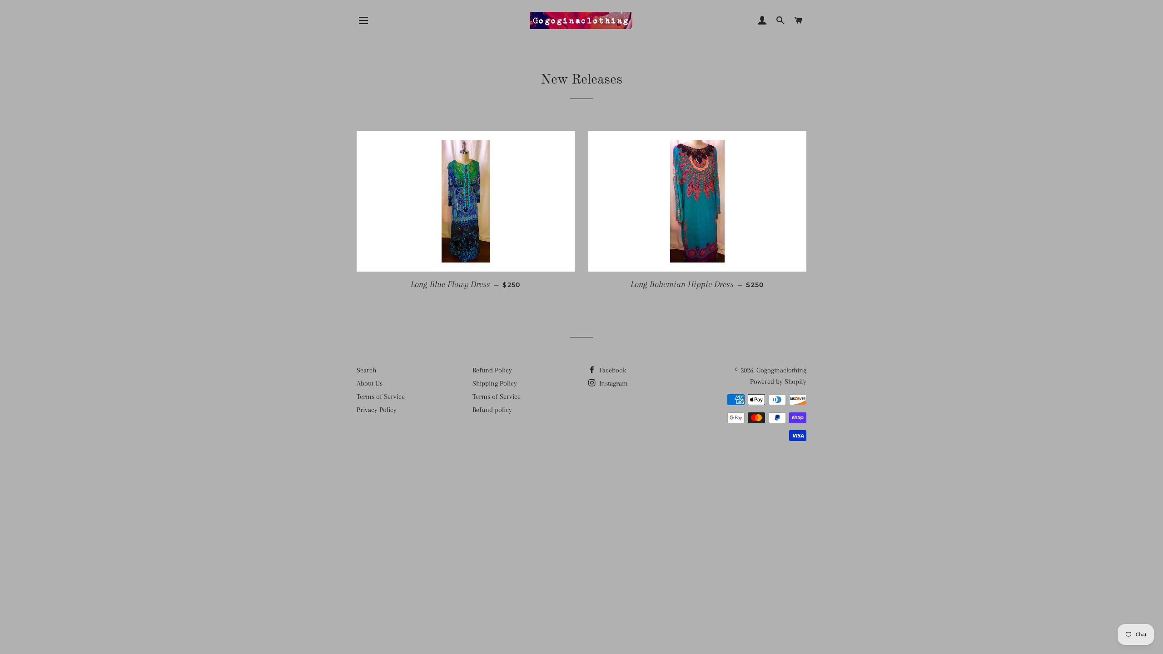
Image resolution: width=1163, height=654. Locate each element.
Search (366, 370)
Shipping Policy (494, 383)
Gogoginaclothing (781, 370)
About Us (370, 383)
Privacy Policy (377, 410)
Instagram (612, 383)
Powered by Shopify (778, 381)
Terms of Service (381, 396)
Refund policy (492, 410)
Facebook (611, 370)
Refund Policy (492, 370)
